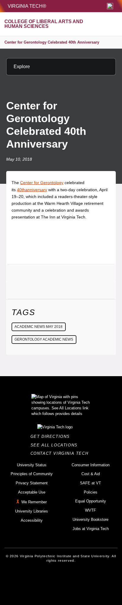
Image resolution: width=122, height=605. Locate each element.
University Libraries (31, 511)
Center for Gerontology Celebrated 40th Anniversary (51, 42)
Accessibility (32, 520)
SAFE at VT (90, 483)
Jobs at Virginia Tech (91, 528)
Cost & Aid (90, 474)
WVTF (90, 510)
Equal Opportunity (90, 501)
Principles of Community (32, 474)
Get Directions (51, 436)
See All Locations (55, 445)
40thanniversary (32, 189)
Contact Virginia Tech (61, 453)
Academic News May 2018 (38, 327)
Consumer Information (91, 465)
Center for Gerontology (41, 182)
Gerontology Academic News (44, 339)
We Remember (34, 502)
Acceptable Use (31, 492)
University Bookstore (90, 519)
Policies (90, 492)
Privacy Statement (32, 483)
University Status (31, 465)
